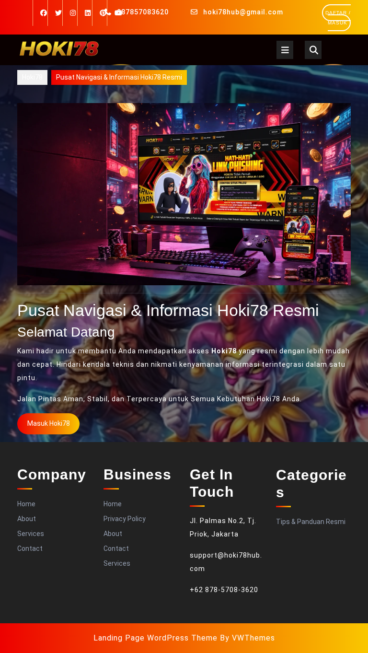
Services (30, 533)
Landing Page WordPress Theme (155, 637)
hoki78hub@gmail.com (243, 12)
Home (26, 504)
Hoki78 (32, 77)
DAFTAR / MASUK (338, 20)
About (26, 519)
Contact (30, 548)
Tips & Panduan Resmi (310, 521)
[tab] (284, 50)
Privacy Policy (125, 519)
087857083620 (143, 12)
